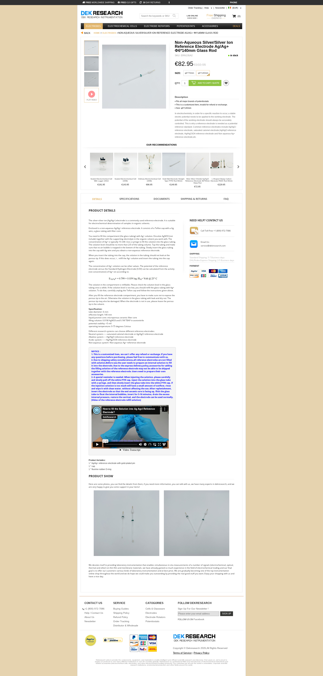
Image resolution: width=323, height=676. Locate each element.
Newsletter (220, 8)
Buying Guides (121, 608)
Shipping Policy (121, 613)
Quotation (226, 83)
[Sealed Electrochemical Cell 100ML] (125, 165)
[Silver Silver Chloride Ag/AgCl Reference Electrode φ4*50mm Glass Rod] (197, 165)
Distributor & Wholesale (125, 625)
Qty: (177, 83)
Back (87, 33)
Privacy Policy (201, 652)
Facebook (199, 619)
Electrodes (93, 26)
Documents (162, 198)
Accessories (210, 26)
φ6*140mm (203, 73)
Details (97, 199)
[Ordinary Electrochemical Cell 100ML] (149, 165)
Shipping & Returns (194, 198)
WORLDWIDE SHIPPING (100, 2)
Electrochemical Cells (122, 26)
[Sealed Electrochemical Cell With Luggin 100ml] (101, 165)
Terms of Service (182, 652)
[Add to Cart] (205, 83)
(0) (239, 16)
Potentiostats (186, 26)
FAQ (226, 198)
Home (97, 33)
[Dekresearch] (102, 14)
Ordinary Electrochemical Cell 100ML (149, 180)
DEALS (236, 26)
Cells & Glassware (155, 608)
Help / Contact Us (93, 613)
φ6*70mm (189, 73)
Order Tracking (195, 8)
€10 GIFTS (128, 2)
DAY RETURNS (151, 2)
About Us (89, 617)
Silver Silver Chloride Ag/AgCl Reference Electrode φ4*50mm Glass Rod (197, 181)
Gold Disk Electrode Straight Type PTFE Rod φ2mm (173, 180)
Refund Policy (120, 617)
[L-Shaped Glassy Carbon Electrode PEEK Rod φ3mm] (222, 165)
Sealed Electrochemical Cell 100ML (125, 180)
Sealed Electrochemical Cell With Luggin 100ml (101, 180)
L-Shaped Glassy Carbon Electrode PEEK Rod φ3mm (221, 180)
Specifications (129, 198)
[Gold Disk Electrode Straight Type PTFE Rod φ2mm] (173, 165)
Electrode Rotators (157, 26)
